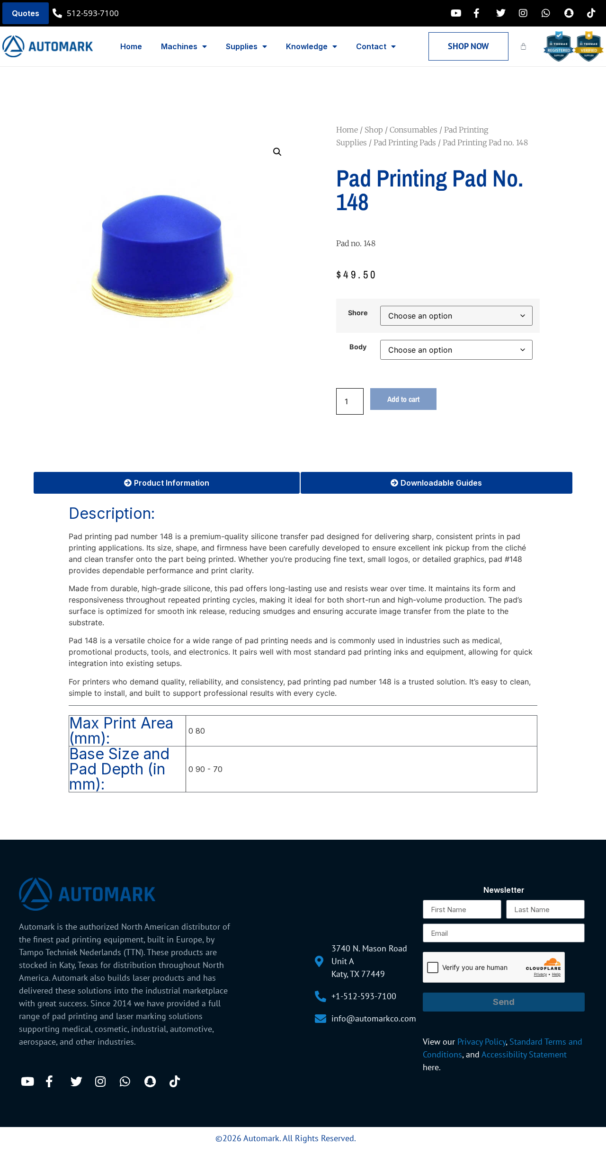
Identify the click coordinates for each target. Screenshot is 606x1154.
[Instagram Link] (103, 1081)
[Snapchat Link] (152, 1081)
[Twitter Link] (79, 1081)
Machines (179, 46)
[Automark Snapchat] (571, 13)
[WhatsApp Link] (128, 1081)
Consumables (413, 129)
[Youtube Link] (29, 1081)
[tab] (167, 483)
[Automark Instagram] (526, 13)
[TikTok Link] (178, 1081)
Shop (374, 129)
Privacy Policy (481, 1041)
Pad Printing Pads (405, 142)
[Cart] (523, 46)
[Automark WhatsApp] (549, 13)
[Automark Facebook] (480, 13)
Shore (358, 313)
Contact (371, 46)
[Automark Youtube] (458, 13)
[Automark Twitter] (503, 13)
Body (357, 347)
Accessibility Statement (524, 1054)
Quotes (25, 13)
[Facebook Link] (53, 1081)
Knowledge (307, 46)
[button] (277, 151)
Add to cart (403, 399)
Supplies (242, 46)
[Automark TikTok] (594, 13)
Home (131, 46)
